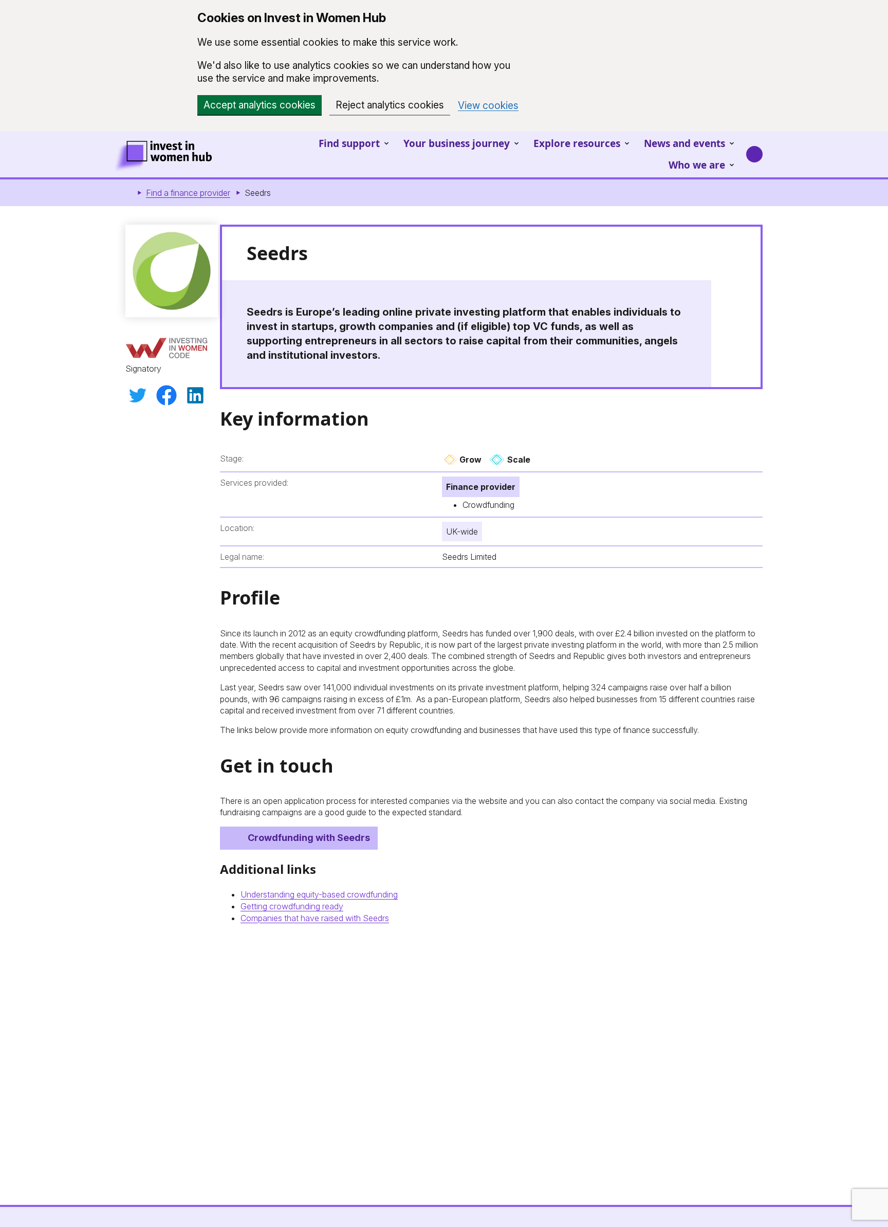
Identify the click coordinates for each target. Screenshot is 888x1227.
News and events (684, 143)
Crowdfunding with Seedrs (309, 837)
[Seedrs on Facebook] (166, 395)
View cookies (488, 106)
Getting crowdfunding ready (291, 906)
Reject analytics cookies (390, 105)
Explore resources (576, 143)
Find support (349, 143)
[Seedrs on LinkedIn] (195, 395)
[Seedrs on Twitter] (137, 395)
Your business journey (456, 143)
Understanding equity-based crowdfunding (319, 894)
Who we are (697, 165)
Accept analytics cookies (259, 105)
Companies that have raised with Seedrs (314, 918)
